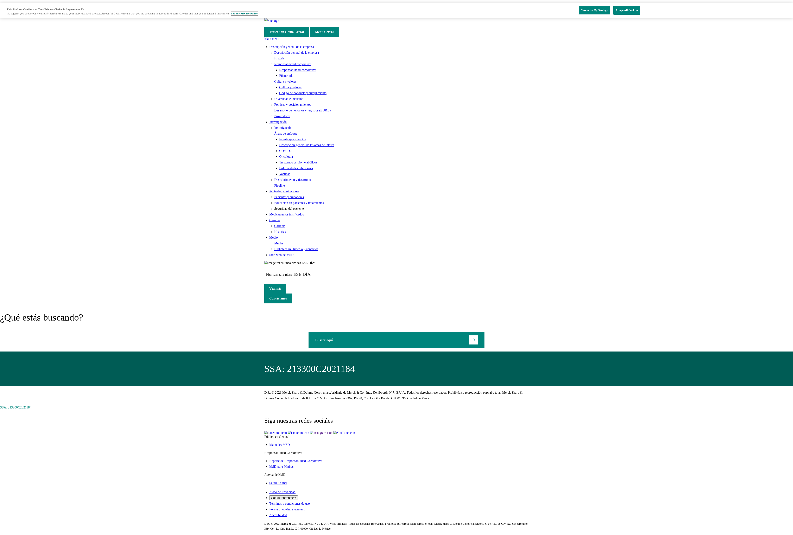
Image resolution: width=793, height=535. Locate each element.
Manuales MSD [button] (279, 444)
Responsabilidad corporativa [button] (292, 64)
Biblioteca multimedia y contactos (296, 249)
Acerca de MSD (275, 474)
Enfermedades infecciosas (296, 168)
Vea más (275, 288)
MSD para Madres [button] (281, 466)
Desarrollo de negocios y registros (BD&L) (302, 110)
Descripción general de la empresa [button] (291, 47)
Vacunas (284, 174)
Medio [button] (273, 237)
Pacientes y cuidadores (289, 197)
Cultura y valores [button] (285, 81)
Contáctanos (278, 298)
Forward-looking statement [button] (286, 509)
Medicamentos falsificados (286, 214)
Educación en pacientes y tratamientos (299, 203)
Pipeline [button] (279, 185)
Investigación (283, 127)
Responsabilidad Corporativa (283, 453)
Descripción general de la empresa (296, 52)
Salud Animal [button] (278, 483)
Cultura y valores (290, 87)
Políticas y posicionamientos (292, 104)
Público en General (276, 436)
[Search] (473, 339)
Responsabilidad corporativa (297, 70)
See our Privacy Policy (244, 13)
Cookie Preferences (283, 497)
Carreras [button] (274, 220)
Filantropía (286, 75)
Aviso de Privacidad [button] (282, 492)
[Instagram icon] (321, 432)
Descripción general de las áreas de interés (306, 145)
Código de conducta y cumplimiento (302, 93)
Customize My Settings (594, 10)
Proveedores (282, 116)
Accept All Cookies (627, 10)
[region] (396, 10)
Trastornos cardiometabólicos (298, 162)
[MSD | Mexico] (271, 20)
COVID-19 (286, 151)
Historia (279, 58)
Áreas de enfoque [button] (285, 133)
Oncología (286, 156)
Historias (280, 231)
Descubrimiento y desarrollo (292, 179)
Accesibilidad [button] (278, 515)
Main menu (271, 38)
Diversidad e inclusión (288, 99)
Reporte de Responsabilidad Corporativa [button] (295, 461)
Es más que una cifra (292, 139)
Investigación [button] (278, 122)
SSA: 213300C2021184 (15, 407)
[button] (276, 432)
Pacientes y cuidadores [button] (284, 191)
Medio (278, 243)
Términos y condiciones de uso (289, 503)
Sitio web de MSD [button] (281, 255)
